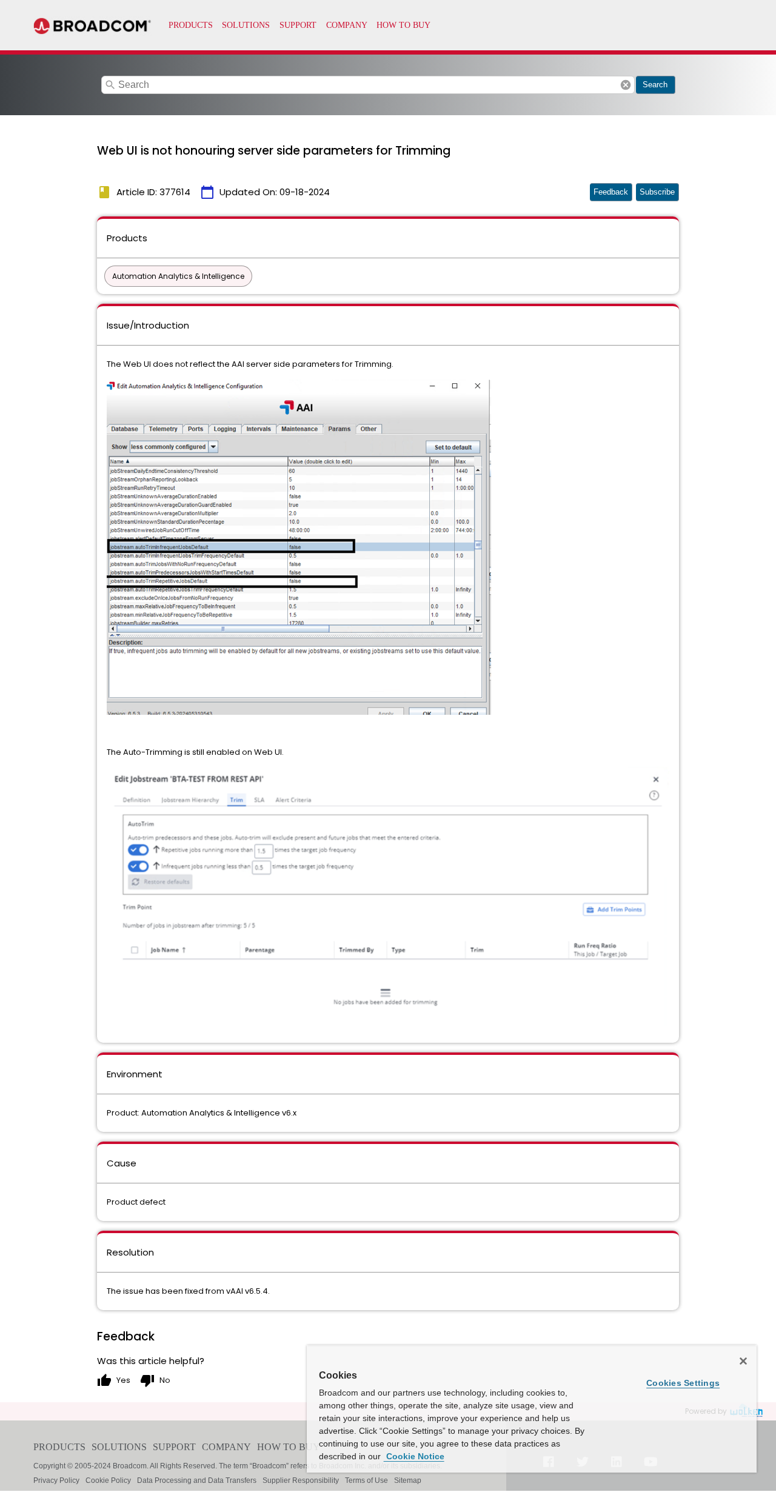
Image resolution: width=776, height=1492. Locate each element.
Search (655, 84)
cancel (626, 85)
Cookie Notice (414, 1456)
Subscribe (657, 191)
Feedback (611, 191)
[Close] (743, 1361)
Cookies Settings (683, 1383)
